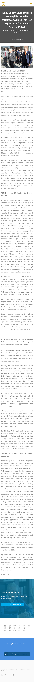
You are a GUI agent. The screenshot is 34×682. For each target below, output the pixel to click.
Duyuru (29, 30)
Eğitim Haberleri (17, 32)
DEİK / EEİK (23, 30)
